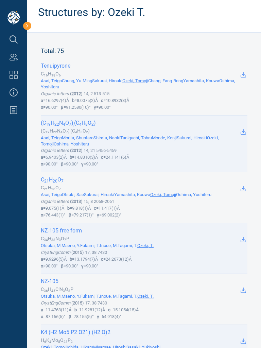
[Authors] (13, 57)
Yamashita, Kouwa (201, 80)
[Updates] (13, 110)
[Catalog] (13, 75)
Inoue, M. (109, 245)
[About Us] (13, 92)
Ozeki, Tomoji (135, 80)
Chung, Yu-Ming (77, 80)
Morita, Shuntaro (77, 137)
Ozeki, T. (145, 245)
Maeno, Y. (71, 245)
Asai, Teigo (51, 80)
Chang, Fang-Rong (165, 80)
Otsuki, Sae (73, 194)
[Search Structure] (13, 39)
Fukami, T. (90, 245)
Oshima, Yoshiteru (71, 143)
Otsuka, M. (51, 245)
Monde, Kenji (164, 137)
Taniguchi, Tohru (136, 137)
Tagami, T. (127, 245)
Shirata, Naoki (106, 137)
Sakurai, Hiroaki (107, 80)
